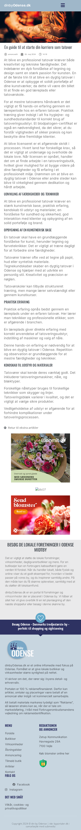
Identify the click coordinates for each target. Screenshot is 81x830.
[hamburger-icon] (62, 6)
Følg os (10, 775)
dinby (17, 5)
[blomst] (40, 481)
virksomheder (13, 596)
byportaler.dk (61, 823)
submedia (50, 826)
